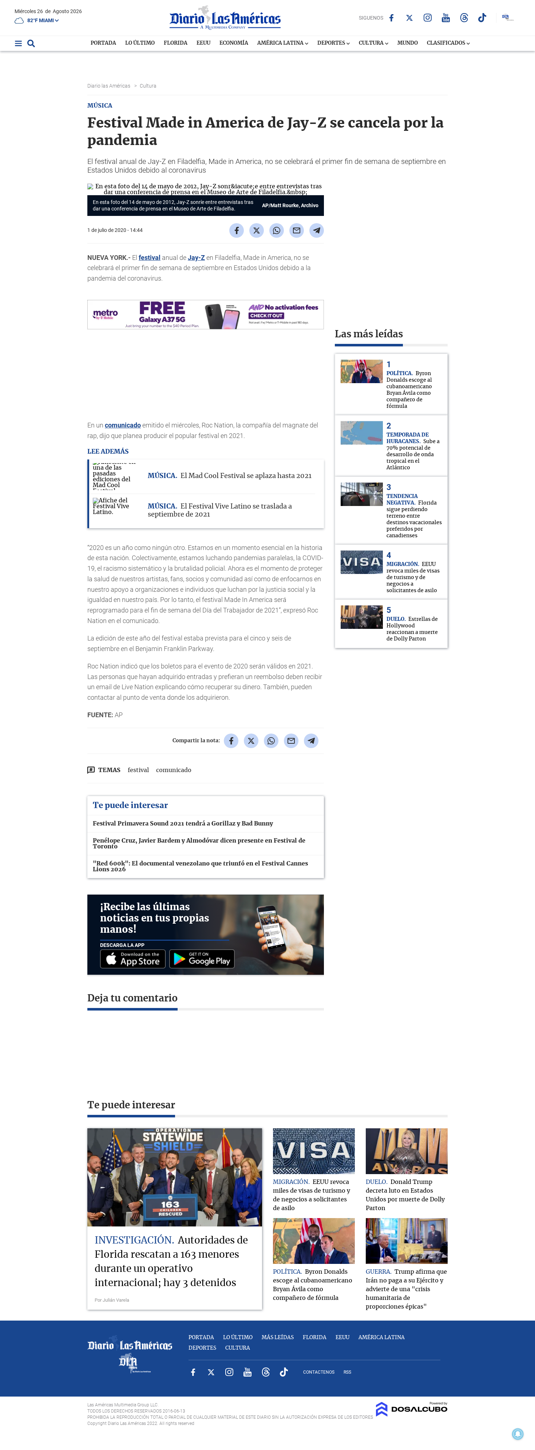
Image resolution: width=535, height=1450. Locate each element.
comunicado (123, 425)
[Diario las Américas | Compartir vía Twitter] (256, 230)
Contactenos (318, 1372)
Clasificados (446, 43)
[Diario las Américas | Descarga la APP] (134, 959)
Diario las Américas (109, 86)
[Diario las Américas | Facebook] (391, 17)
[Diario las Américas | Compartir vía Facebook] (236, 230)
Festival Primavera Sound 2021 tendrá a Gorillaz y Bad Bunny (183, 824)
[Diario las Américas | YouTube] (446, 17)
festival (149, 257)
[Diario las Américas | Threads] (464, 17)
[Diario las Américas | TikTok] (482, 17)
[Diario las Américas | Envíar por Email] (296, 230)
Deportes (331, 43)
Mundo (407, 43)
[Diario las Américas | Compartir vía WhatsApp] (276, 230)
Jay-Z (196, 257)
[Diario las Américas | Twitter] (409, 17)
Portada (103, 43)
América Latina (281, 43)
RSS (347, 1372)
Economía (233, 43)
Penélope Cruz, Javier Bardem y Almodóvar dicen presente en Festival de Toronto (199, 843)
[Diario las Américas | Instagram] (427, 17)
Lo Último (140, 43)
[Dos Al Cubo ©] (412, 1415)
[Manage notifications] (518, 1434)
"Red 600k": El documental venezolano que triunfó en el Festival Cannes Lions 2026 (200, 866)
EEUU (203, 43)
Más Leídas (278, 1337)
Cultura (372, 43)
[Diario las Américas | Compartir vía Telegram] (316, 230)
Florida (175, 43)
